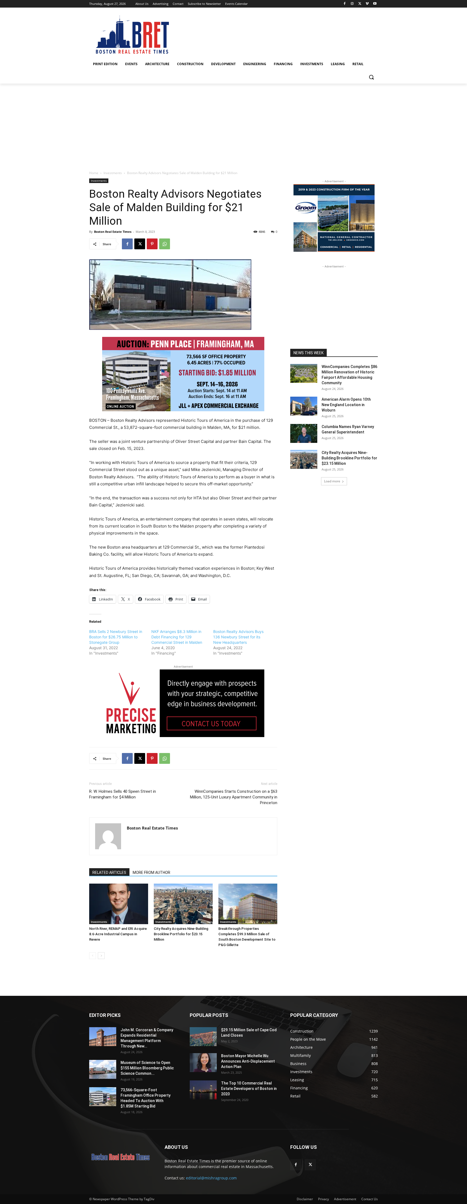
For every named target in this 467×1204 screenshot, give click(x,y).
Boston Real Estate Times (112, 232)
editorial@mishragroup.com (211, 1177)
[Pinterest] (152, 243)
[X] (360, 4)
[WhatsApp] (164, 243)
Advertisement (345, 1199)
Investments (113, 173)
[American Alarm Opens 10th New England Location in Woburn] (303, 406)
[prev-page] (92, 955)
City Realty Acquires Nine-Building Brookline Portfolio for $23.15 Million (181, 934)
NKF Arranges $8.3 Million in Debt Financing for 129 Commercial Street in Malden (176, 637)
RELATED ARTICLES (109, 872)
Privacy (323, 1199)
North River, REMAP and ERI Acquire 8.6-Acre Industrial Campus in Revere (118, 934)
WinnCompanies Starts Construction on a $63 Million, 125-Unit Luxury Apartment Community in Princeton (233, 797)
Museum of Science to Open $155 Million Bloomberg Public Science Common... (147, 1068)
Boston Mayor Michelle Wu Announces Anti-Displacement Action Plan (248, 1061)
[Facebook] (345, 4)
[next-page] (101, 955)
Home (93, 173)
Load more (332, 481)
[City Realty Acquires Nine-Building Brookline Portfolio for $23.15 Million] (183, 904)
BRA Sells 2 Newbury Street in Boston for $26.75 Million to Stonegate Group (115, 637)
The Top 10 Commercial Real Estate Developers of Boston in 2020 (249, 1088)
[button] (371, 77)
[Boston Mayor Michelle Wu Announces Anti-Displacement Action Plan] (203, 1062)
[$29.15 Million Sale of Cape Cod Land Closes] (203, 1036)
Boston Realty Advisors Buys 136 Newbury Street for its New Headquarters (238, 637)
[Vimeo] (367, 4)
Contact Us (369, 1199)
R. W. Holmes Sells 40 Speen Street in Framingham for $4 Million (122, 794)
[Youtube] (375, 4)
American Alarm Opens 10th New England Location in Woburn (346, 404)
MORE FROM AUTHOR (151, 872)
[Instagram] (352, 4)
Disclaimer (305, 1199)
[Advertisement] (233, 124)
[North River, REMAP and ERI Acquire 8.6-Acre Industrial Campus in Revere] (118, 904)
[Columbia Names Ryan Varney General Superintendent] (303, 433)
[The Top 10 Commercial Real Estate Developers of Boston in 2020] (203, 1089)
